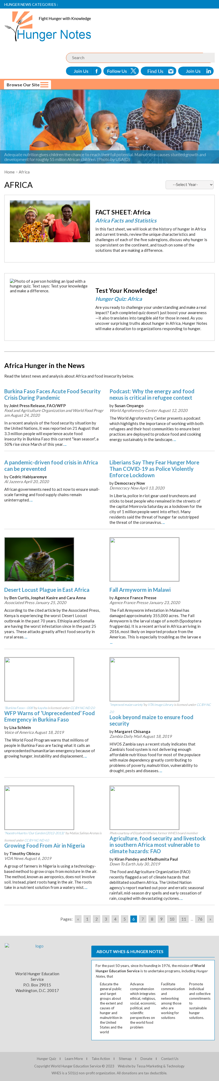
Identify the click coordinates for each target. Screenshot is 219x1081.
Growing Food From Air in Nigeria (44, 845)
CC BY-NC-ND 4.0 (36, 840)
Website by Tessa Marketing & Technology (151, 1066)
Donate (146, 1058)
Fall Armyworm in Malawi (140, 589)
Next (6, 687)
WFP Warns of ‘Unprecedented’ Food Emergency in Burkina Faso (49, 716)
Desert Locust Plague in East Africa (46, 589)
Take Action (101, 1058)
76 (200, 919)
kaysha (42, 708)
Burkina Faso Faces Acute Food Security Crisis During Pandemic (52, 394)
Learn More (74, 1058)
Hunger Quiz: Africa (118, 298)
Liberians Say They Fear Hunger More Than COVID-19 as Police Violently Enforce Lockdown (154, 468)
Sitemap (125, 1058)
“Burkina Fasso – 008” (19, 708)
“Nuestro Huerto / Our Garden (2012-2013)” (34, 833)
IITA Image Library (160, 705)
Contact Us (169, 1058)
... (65, 444)
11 (183, 919)
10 (172, 919)
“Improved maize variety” (127, 705)
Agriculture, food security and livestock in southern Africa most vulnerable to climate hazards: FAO (158, 844)
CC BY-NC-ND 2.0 (82, 708)
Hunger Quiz (46, 1058)
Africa (24, 171)
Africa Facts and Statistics (126, 220)
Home (9, 171)
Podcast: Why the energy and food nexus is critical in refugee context (152, 394)
